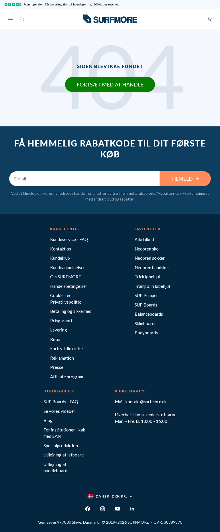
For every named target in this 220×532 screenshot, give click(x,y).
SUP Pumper (146, 295)
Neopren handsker (152, 267)
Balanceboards (149, 314)
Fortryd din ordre (66, 348)
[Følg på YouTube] (117, 509)
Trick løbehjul (147, 276)
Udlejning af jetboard (64, 454)
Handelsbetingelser (68, 286)
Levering (58, 329)
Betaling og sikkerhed (70, 311)
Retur (55, 339)
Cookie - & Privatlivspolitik (65, 298)
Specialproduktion (61, 445)
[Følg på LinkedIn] (132, 509)
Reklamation (62, 358)
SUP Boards (146, 304)
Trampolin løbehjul (152, 286)
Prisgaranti (61, 320)
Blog (48, 420)
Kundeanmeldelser (67, 267)
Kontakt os (60, 248)
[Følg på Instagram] (102, 509)
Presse (56, 367)
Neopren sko (147, 248)
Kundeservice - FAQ (69, 239)
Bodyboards (146, 332)
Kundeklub (60, 258)
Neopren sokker (150, 258)
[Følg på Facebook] (88, 509)
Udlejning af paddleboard (55, 467)
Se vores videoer (59, 411)
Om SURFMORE (65, 276)
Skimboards (145, 323)
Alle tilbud (144, 239)
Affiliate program (66, 376)
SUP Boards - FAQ (61, 401)
